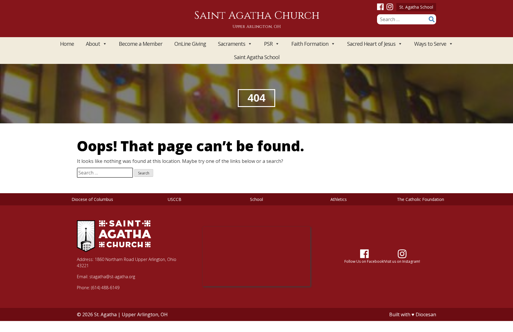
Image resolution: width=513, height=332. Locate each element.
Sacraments (231, 43)
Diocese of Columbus (92, 199)
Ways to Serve (430, 43)
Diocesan (426, 314)
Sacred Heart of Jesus (371, 43)
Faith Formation (309, 43)
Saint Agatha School (256, 57)
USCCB (174, 199)
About (93, 43)
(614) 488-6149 (105, 287)
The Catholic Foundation (420, 199)
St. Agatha (105, 314)
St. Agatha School (416, 7)
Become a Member (140, 43)
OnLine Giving (190, 43)
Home (67, 43)
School (256, 199)
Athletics (338, 199)
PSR (268, 43)
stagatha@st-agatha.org (112, 276)
